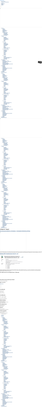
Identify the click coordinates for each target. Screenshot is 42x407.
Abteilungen (4, 66)
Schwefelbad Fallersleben (4, 72)
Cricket (4, 85)
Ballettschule (5, 37)
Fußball (5, 41)
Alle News (4, 31)
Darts (4, 40)
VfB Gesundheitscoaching (5, 64)
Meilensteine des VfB (5, 30)
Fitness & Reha (2, 59)
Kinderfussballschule (6, 44)
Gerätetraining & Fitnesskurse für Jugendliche (7, 113)
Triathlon (5, 210)
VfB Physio (4, 110)
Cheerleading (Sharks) (6, 39)
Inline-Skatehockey (6, 43)
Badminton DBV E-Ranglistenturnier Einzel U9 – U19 (9, 253)
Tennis (4, 98)
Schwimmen (5, 339)
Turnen (4, 54)
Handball (5, 88)
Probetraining (4, 60)
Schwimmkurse (5, 51)
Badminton (5, 82)
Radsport (5, 92)
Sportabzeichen (5, 95)
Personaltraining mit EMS (5, 62)
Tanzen (4, 52)
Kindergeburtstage (4, 69)
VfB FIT (5, 56)
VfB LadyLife (5, 58)
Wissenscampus (3, 71)
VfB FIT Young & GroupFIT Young (8, 57)
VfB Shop (4, 28)
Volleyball (5, 101)
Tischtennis (5, 53)
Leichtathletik (5, 45)
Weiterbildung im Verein (5, 32)
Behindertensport (5, 194)
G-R (3, 197)
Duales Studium (5, 33)
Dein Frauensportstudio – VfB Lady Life (7, 61)
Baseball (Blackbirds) (6, 38)
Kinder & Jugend (3, 65)
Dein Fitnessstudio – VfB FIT (6, 216)
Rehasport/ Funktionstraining (6, 63)
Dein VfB (2, 73)
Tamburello (5, 207)
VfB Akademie (5, 35)
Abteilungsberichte (5, 76)
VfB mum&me (5, 104)
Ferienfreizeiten (4, 67)
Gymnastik (5, 42)
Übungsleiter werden (6, 34)
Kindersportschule (4, 225)
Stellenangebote (5, 188)
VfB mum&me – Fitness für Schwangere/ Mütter (8, 219)
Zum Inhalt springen (2, 0)
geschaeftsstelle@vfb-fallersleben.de (4, 293)
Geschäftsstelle (4, 185)
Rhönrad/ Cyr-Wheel (6, 48)
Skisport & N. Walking (6, 49)
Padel (4, 91)
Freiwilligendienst (6, 79)
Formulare (4, 29)
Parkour (5, 46)
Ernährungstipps (4, 107)
